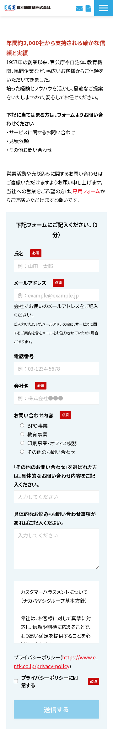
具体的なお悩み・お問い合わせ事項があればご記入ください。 (55, 518)
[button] (103, 8)
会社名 (21, 385)
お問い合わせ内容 (33, 415)
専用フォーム (86, 191)
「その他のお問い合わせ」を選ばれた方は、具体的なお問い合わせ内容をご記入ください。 (55, 475)
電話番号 (24, 356)
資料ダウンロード (88, 8)
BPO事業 (37, 425)
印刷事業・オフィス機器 (52, 443)
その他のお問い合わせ (51, 452)
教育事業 (37, 434)
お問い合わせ (79, 8)
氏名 (19, 253)
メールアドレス (30, 282)
